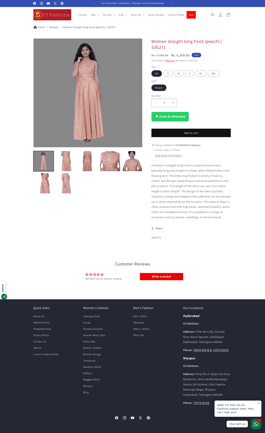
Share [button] (159, 228)
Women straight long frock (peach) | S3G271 (89, 27)
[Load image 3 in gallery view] (88, 161)
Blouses (87, 386)
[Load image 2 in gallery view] (66, 161)
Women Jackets (92, 348)
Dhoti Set (138, 335)
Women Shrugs (92, 354)
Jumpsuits (89, 360)
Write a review (161, 276)
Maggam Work (91, 379)
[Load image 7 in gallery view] (66, 183)
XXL (213, 73)
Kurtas (87, 322)
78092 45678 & (202, 350)
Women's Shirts (92, 366)
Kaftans (87, 373)
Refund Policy (41, 322)
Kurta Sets (89, 341)
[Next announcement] (171, 3)
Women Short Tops (94, 335)
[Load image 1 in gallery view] (43, 161)
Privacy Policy (41, 335)
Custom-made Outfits (45, 354)
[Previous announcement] (94, 3)
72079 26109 (201, 403)
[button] (95, 15)
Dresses (53, 27)
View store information (168, 155)
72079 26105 (221, 350)
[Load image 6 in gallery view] (43, 183)
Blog (86, 392)
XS (156, 73)
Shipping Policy (42, 328)
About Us (38, 316)
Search (37, 348)
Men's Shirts (140, 316)
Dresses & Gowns (93, 328)
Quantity (155, 95)
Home (41, 27)
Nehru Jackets (141, 328)
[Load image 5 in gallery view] (132, 161)
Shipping (170, 60)
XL (200, 73)
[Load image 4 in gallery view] (110, 161)
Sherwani (138, 322)
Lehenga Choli (91, 316)
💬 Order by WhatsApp (170, 116)
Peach (159, 87)
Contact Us (39, 341)
